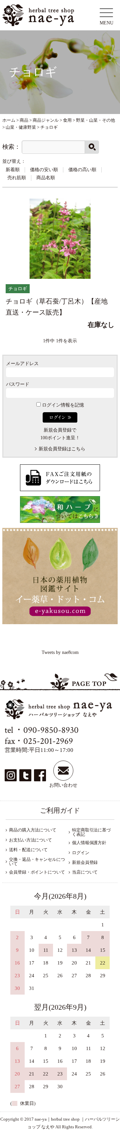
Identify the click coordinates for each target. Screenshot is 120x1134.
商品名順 (45, 177)
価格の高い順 (82, 169)
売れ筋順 (16, 177)
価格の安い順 (44, 169)
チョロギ (17, 288)
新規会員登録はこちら (62, 448)
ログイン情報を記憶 (62, 405)
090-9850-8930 (51, 730)
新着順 (13, 169)
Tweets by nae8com (60, 652)
